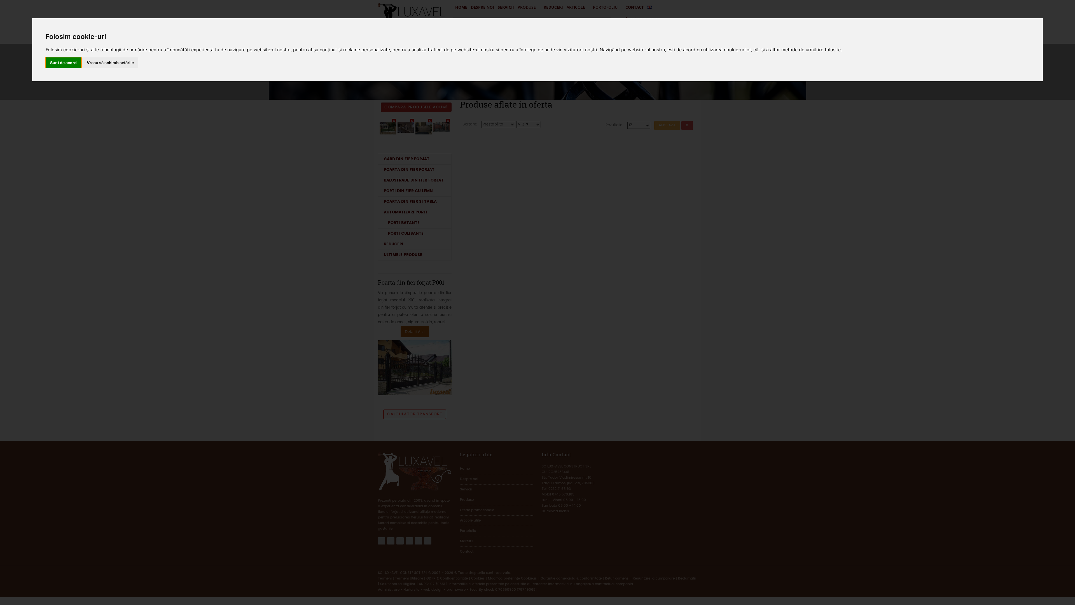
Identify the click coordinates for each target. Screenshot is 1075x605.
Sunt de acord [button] (63, 62)
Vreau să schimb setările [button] (110, 62)
